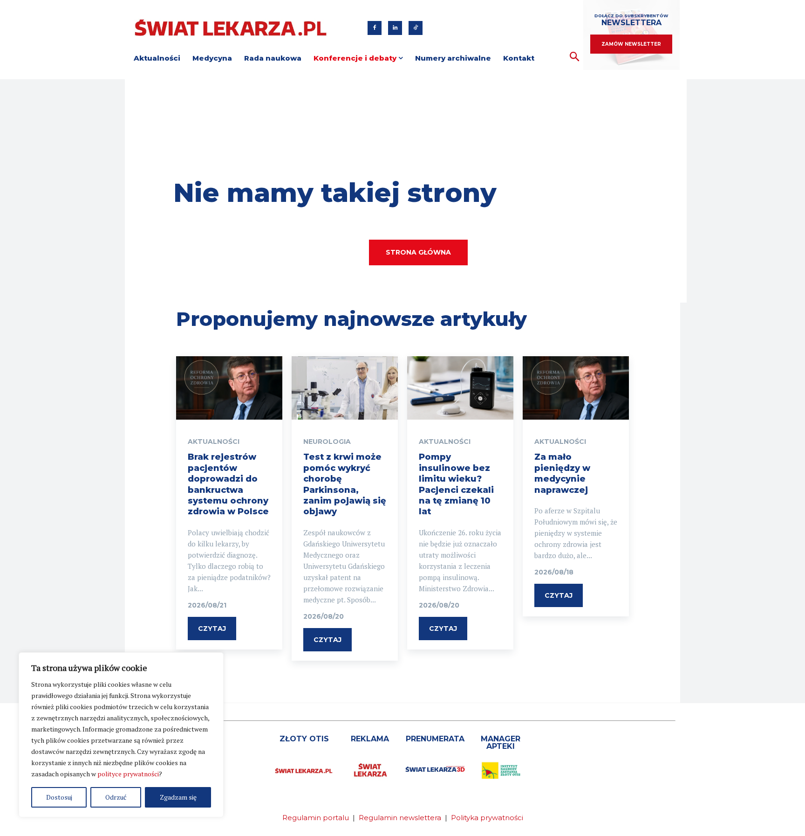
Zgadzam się (178, 797)
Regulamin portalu (315, 817)
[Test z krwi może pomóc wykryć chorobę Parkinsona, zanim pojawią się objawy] (345, 388)
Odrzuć (116, 797)
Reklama (370, 738)
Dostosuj (59, 797)
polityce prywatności (128, 773)
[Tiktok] (416, 28)
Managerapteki (500, 742)
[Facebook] (375, 28)
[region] (121, 734)
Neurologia (327, 441)
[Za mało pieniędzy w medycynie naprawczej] (576, 388)
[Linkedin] (395, 28)
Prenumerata (435, 738)
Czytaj (212, 628)
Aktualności (213, 441)
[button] (574, 57)
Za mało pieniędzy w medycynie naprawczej (562, 473)
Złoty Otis (304, 738)
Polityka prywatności (487, 817)
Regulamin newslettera (400, 817)
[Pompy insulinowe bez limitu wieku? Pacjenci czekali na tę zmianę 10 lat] (460, 388)
